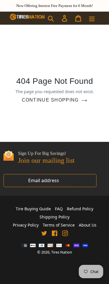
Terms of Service (59, 225)
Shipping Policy (54, 217)
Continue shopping (50, 99)
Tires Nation (61, 252)
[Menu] (92, 18)
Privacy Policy (26, 225)
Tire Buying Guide (33, 208)
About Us (88, 225)
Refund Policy (80, 208)
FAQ (59, 208)
